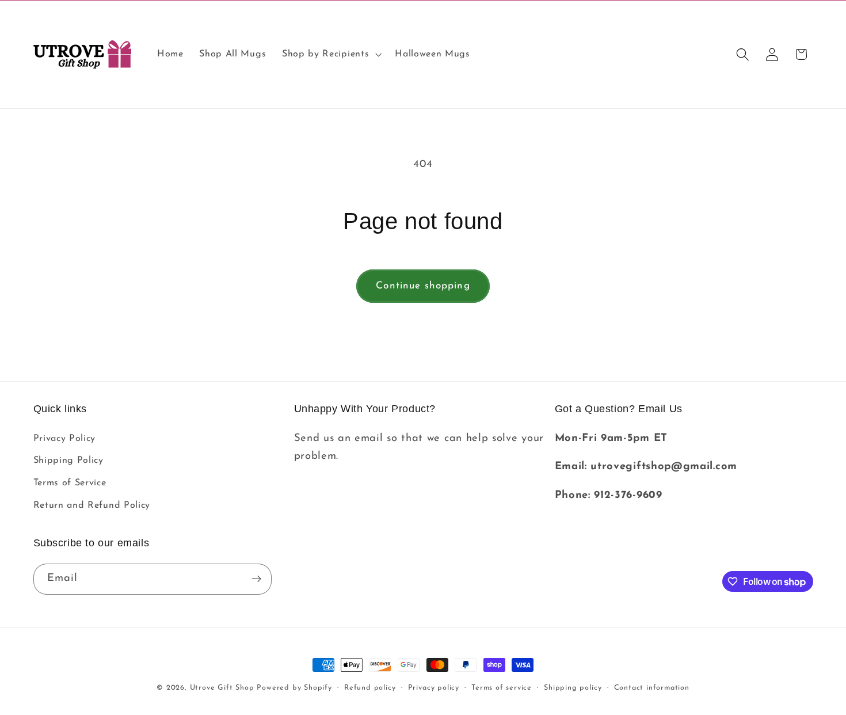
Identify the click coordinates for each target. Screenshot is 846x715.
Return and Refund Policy (92, 505)
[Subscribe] (256, 579)
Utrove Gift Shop (222, 687)
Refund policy (369, 687)
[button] (330, 55)
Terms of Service (69, 483)
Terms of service (501, 687)
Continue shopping (423, 286)
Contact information (651, 687)
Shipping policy (572, 687)
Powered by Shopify (294, 687)
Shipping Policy (68, 460)
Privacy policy (433, 687)
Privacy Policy (64, 438)
